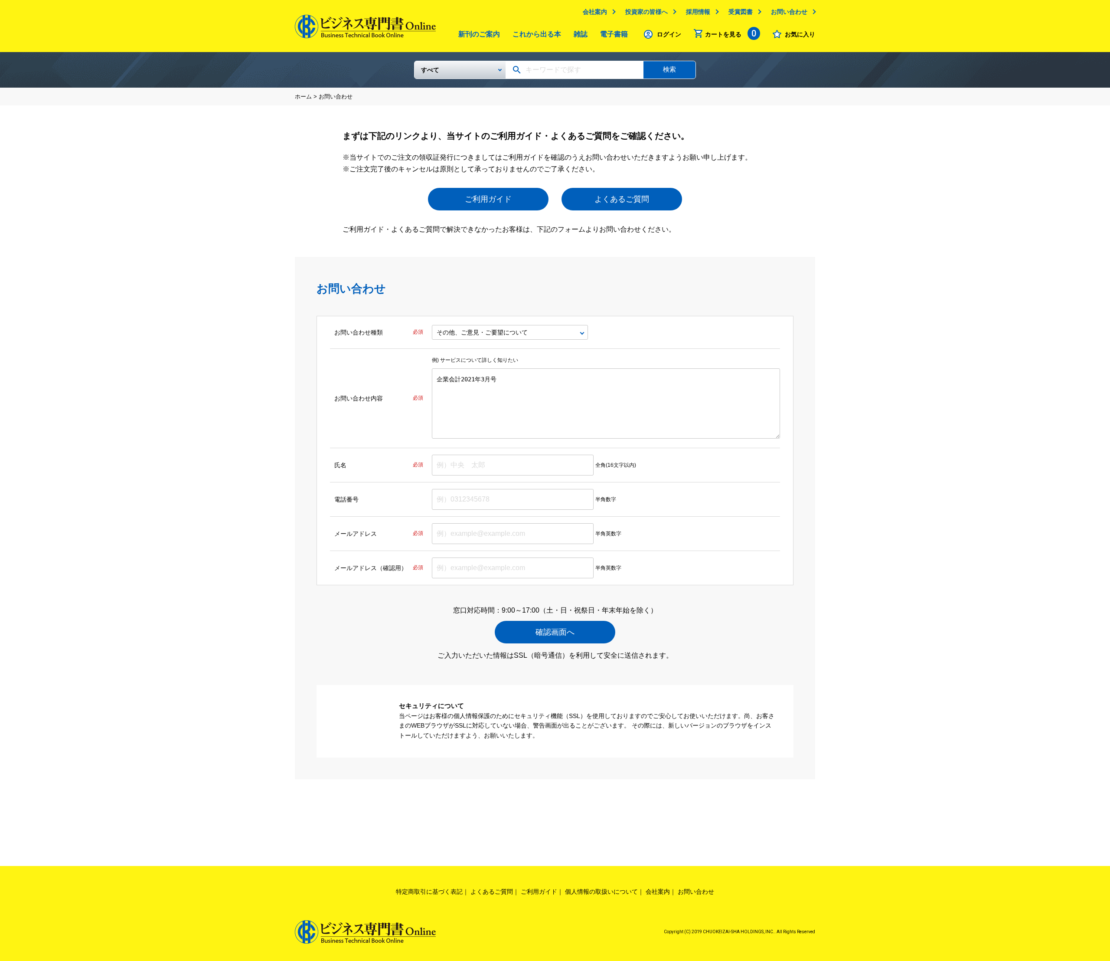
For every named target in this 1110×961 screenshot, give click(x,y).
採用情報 (698, 11)
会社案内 (595, 11)
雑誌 (581, 34)
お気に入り (800, 34)
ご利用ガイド (488, 199)
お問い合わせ (789, 11)
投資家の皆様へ (646, 11)
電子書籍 (614, 34)
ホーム (303, 96)
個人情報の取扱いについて (601, 891)
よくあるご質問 (621, 199)
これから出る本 (537, 34)
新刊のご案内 (479, 34)
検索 (669, 69)
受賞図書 (740, 11)
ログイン (669, 34)
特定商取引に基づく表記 (429, 891)
